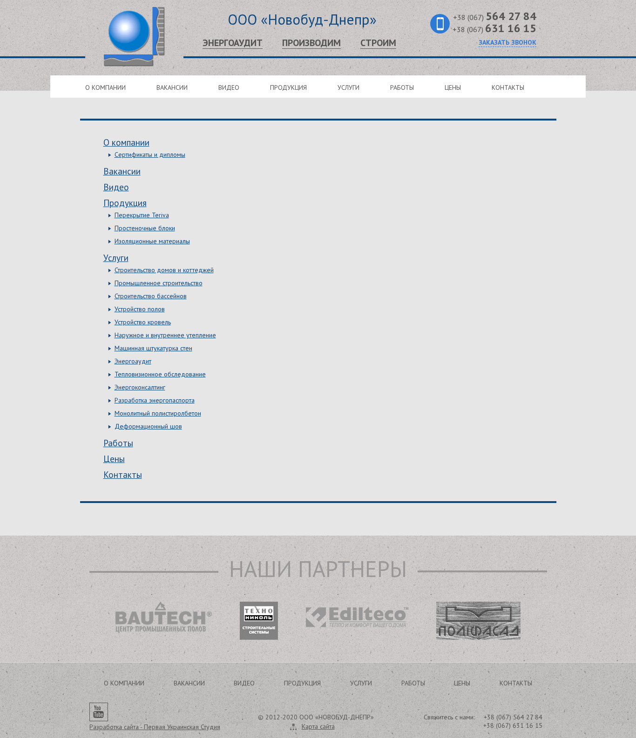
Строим (378, 43)
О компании (105, 87)
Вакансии (172, 87)
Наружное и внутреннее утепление (165, 335)
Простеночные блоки (145, 228)
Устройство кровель (143, 322)
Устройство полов (140, 309)
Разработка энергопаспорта (155, 400)
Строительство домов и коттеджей (164, 270)
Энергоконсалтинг (140, 387)
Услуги (348, 87)
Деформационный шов (148, 426)
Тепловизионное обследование (160, 374)
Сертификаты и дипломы (150, 154)
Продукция (288, 87)
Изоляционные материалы (152, 241)
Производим (311, 43)
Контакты (508, 87)
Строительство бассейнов (151, 296)
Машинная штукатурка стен (153, 348)
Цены (453, 87)
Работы (402, 87)
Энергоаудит (233, 43)
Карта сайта (318, 726)
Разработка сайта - (154, 727)
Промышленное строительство (159, 283)
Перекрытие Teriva (142, 215)
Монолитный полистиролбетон (158, 413)
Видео (228, 87)
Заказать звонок (507, 42)
